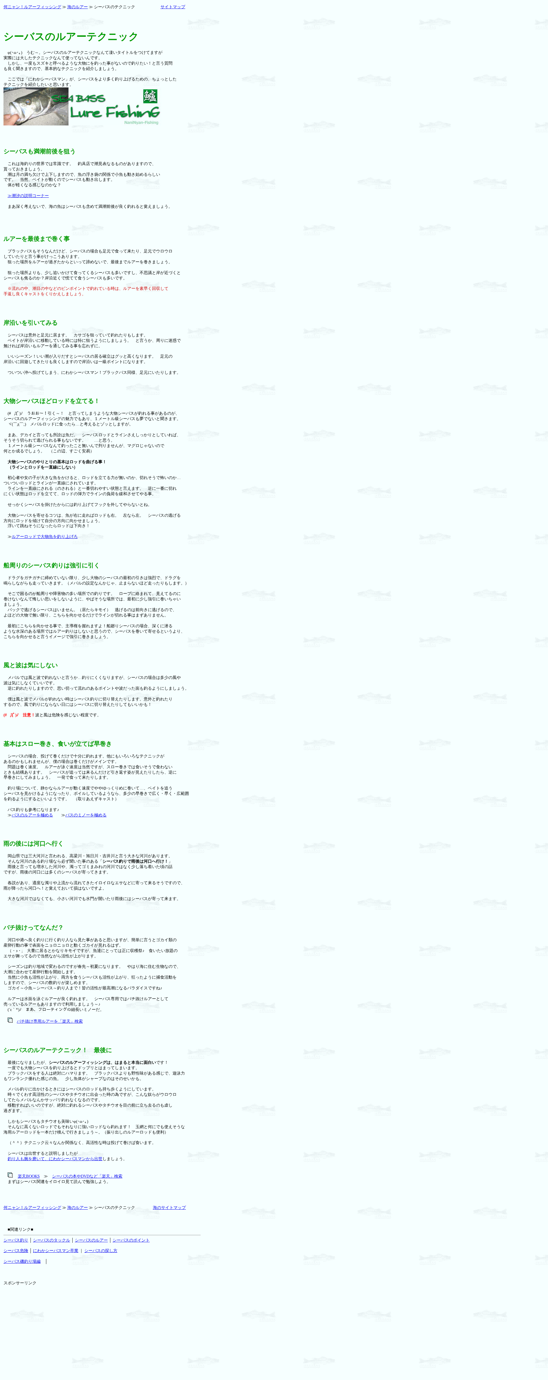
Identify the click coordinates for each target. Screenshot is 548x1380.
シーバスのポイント (131, 1240)
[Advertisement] (51, 1325)
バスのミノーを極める (86, 815)
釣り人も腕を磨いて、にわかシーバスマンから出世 (55, 1158)
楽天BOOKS (29, 1176)
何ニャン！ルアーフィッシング (32, 6)
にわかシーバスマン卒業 (55, 1250)
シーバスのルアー (91, 1240)
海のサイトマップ (169, 1207)
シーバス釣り (15, 1240)
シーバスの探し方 (100, 1250)
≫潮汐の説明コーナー (28, 195)
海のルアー (77, 6)
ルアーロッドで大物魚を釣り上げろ (45, 536)
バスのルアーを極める (32, 815)
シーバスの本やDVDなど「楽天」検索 (87, 1176)
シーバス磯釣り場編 (22, 1261)
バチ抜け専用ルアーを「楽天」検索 (50, 1021)
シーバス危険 (15, 1250)
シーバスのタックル (51, 1240)
